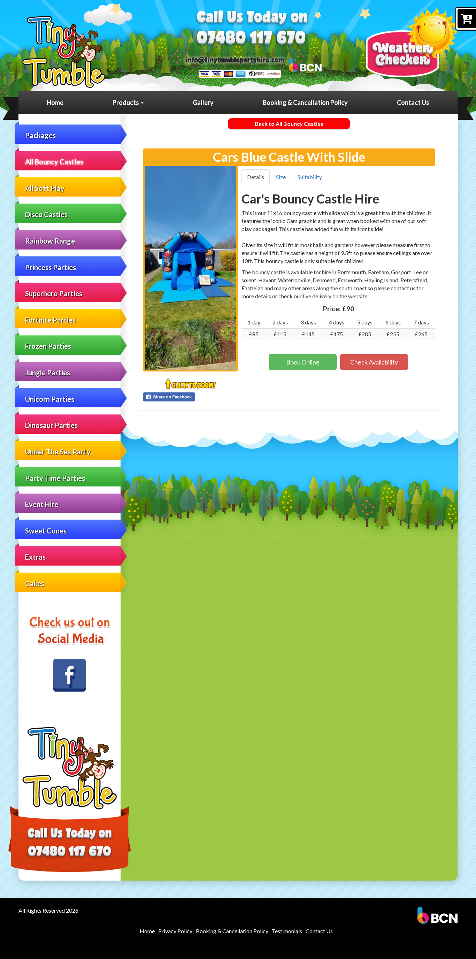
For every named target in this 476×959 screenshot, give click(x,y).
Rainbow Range (50, 241)
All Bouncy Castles (54, 162)
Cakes (34, 583)
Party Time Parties (55, 478)
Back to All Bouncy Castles (289, 123)
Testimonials (287, 931)
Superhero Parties (53, 293)
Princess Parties (50, 267)
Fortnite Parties (50, 320)
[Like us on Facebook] (69, 675)
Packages (40, 135)
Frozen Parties (48, 346)
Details (255, 177)
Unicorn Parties (49, 399)
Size (281, 177)
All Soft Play (44, 188)
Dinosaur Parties (51, 425)
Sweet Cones (46, 531)
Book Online (303, 362)
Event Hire (41, 504)
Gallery (203, 102)
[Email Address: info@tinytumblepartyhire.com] (234, 60)
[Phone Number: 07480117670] (251, 39)
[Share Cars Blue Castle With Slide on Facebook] (190, 396)
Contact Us (413, 102)
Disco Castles (46, 214)
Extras (35, 557)
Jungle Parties (47, 372)
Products (126, 102)
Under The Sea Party (58, 451)
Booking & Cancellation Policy (305, 102)
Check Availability (374, 362)
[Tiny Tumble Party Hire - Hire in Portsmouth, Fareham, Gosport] (63, 51)
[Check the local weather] (412, 42)
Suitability (310, 177)
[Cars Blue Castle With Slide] (190, 268)
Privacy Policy (175, 931)
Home (55, 102)
